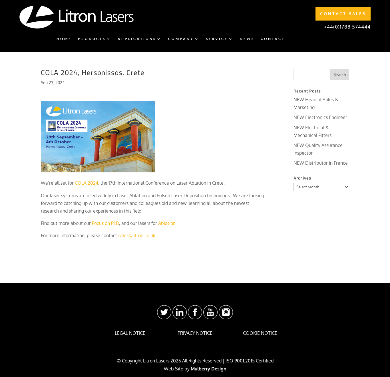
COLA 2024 (86, 183)
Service (217, 39)
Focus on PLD (105, 223)
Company (181, 39)
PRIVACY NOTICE (195, 333)
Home (64, 39)
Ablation (167, 223)
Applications (137, 39)
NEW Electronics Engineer (320, 117)
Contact (273, 39)
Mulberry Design (208, 369)
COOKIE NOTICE (260, 333)
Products (92, 39)
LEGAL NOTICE (130, 333)
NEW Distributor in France (320, 163)
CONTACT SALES (343, 13)
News (247, 39)
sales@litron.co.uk (136, 235)
